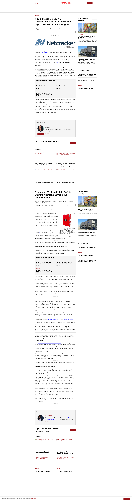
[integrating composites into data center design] (87, 51)
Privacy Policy (33, 498)
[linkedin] (53, 35)
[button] (36, 3)
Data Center (55, 10)
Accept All (127, 498)
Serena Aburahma (39, 32)
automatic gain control (53, 319)
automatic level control (68, 319)
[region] (66, 499)
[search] (37, 3)
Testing (72, 10)
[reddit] (57, 35)
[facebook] (51, 35)
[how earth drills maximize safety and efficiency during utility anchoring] (87, 28)
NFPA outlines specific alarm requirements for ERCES (49, 343)
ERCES (40, 232)
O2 (58, 62)
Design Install (66, 10)
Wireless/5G (37, 15)
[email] (58, 35)
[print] (75, 35)
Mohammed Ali (38, 205)
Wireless (77, 10)
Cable (60, 10)
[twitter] (55, 35)
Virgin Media (45, 52)
